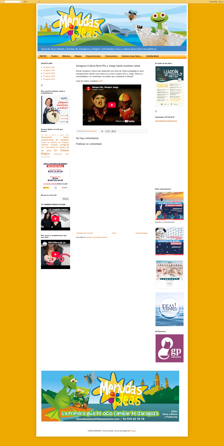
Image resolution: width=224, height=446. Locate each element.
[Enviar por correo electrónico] (106, 131)
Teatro (54, 56)
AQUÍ (100, 81)
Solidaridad (152, 56)
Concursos (111, 56)
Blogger (133, 431)
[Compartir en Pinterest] (115, 131)
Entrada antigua (142, 233)
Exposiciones (93, 56)
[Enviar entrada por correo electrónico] (102, 131)
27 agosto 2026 (49, 73)
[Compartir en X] (110, 131)
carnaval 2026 (45, 157)
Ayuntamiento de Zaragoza (55, 140)
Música (66, 56)
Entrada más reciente (85, 233)
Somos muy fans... (132, 56)
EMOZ (52, 147)
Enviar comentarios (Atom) (97, 237)
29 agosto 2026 (49, 76)
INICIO (43, 56)
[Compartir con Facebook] (113, 131)
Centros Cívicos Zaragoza (55, 145)
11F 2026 (44, 135)
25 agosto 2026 (49, 67)
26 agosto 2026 (49, 70)
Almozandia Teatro (55, 137)
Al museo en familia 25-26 (59, 135)
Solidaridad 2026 (61, 154)
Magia (78, 56)
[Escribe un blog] (108, 131)
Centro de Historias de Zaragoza (55, 142)
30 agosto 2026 (49, 79)
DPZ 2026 (45, 147)
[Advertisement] (112, 213)
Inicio (114, 233)
